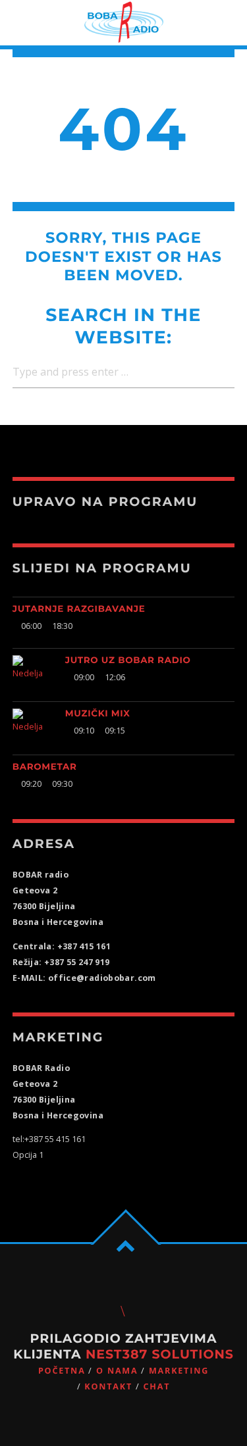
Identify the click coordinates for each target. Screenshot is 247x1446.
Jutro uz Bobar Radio (128, 660)
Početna (62, 1370)
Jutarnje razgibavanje (79, 609)
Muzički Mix (97, 714)
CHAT (156, 1386)
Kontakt (108, 1386)
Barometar (45, 767)
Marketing (179, 1370)
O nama (117, 1370)
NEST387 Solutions (160, 1354)
